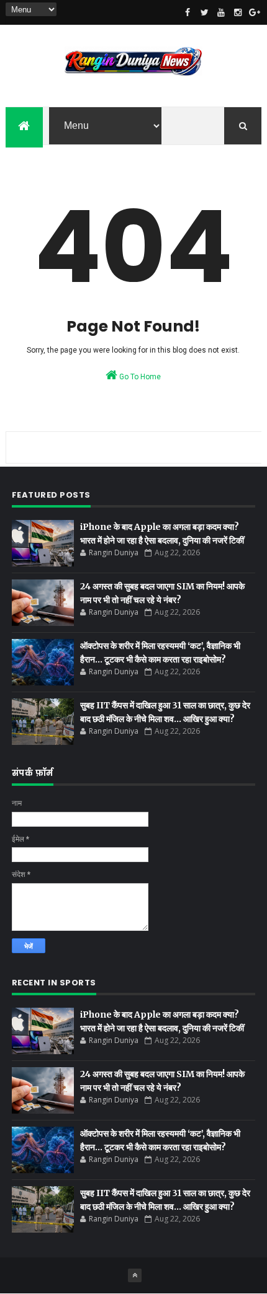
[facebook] (187, 12)
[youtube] (221, 12)
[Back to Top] (135, 1275)
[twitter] (204, 12)
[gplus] (254, 12)
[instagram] (238, 12)
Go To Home (139, 376)
